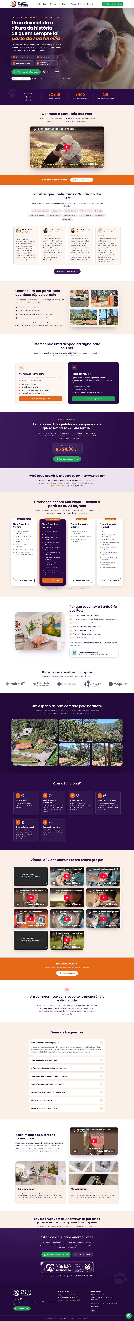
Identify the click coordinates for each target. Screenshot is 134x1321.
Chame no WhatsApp (114, 4)
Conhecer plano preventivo (93, 399)
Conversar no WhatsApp (27, 72)
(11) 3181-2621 (23, 1308)
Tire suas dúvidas (68, 973)
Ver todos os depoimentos (65, 271)
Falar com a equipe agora (40, 399)
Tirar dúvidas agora (25, 580)
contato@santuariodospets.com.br (69, 1300)
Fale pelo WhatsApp (83, 180)
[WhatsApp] (129, 1316)
